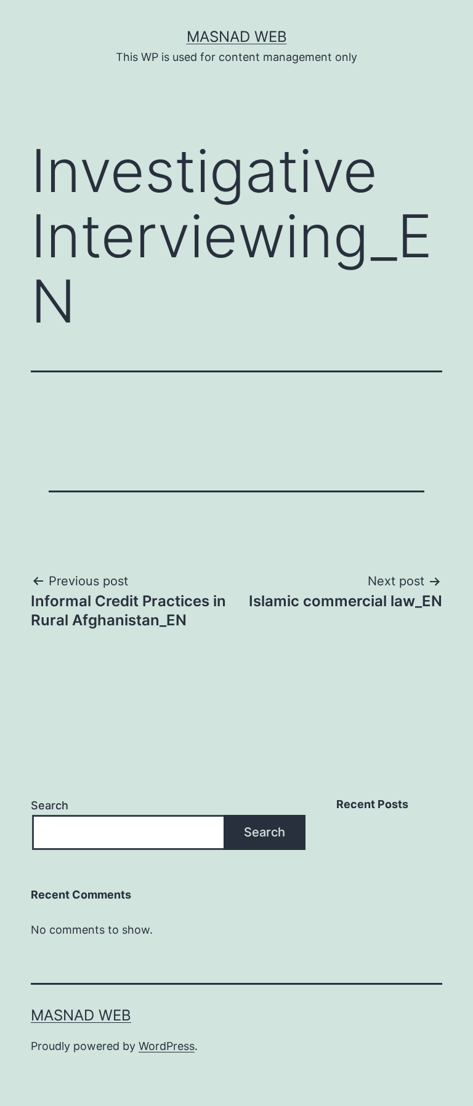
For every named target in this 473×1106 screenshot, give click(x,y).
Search (49, 805)
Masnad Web (237, 37)
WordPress (167, 1046)
